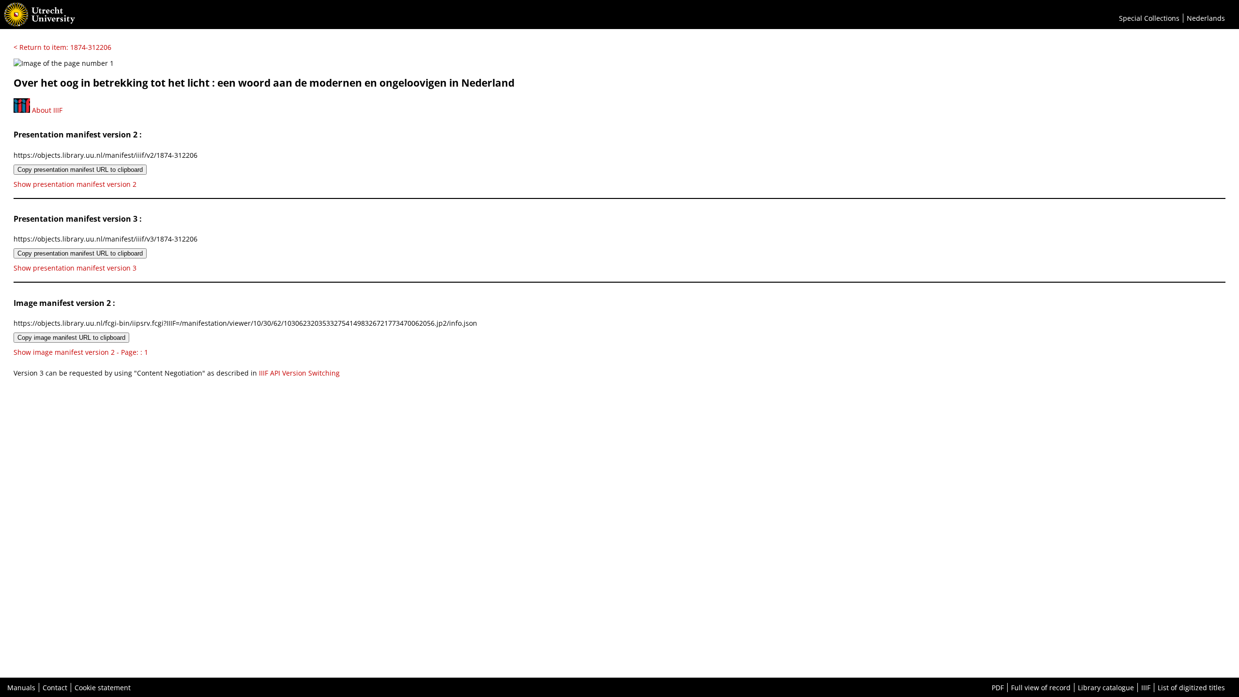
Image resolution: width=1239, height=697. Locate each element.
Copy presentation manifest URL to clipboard (80, 169)
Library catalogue (1106, 687)
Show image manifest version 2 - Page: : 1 (81, 352)
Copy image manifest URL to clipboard (71, 337)
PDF (998, 687)
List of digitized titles (1191, 687)
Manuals (21, 687)
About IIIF (46, 110)
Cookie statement (103, 687)
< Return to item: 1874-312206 (62, 47)
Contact (55, 687)
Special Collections (1149, 18)
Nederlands (1206, 18)
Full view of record (1041, 687)
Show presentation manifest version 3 (75, 268)
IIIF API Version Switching (299, 373)
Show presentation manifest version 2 (75, 184)
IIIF (1145, 687)
